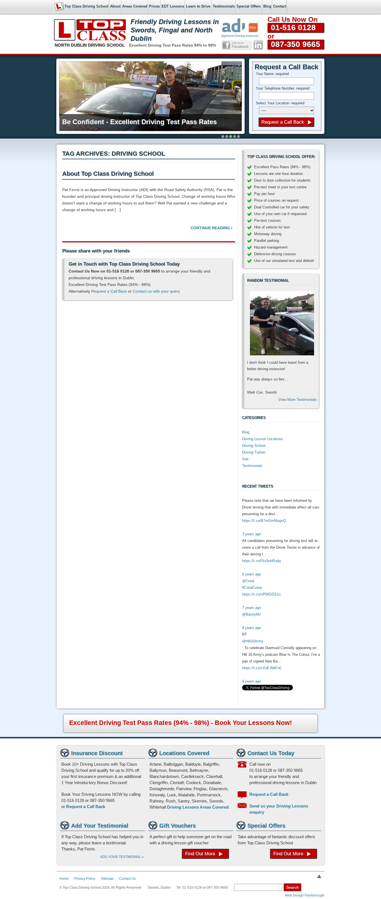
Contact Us (127, 879)
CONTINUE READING (211, 228)
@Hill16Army (252, 641)
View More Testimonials (297, 399)
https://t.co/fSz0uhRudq (261, 561)
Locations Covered (184, 753)
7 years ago (251, 608)
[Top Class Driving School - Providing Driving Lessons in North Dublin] (90, 33)
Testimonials (252, 466)
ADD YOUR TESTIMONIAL (122, 857)
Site (245, 459)
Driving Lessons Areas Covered (198, 807)
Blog (245, 432)
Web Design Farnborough (304, 895)
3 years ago (251, 534)
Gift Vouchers (177, 826)
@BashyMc (251, 614)
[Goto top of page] (319, 876)
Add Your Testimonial (99, 826)
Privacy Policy (84, 879)
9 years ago (251, 681)
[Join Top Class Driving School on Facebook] (236, 45)
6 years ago (251, 574)
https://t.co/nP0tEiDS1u (261, 594)
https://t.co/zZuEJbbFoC (262, 668)
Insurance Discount (97, 753)
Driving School (254, 446)
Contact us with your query (156, 291)
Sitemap (107, 879)
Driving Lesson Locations (262, 439)
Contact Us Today (270, 753)
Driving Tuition (253, 452)
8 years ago (251, 628)
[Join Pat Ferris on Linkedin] (258, 45)
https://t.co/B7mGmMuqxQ (264, 521)
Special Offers (266, 826)
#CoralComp (252, 587)
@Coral (248, 581)
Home (64, 879)
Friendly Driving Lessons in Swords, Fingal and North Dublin (175, 30)
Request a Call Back (109, 291)
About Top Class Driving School (108, 173)
